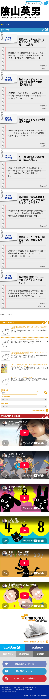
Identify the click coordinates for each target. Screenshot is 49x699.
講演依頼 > (24, 654)
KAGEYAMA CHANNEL (10, 416)
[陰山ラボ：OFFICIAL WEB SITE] (24, 9)
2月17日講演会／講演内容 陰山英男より (31, 158)
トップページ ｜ (8, 687)
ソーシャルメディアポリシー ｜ (25, 689)
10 (7, 315)
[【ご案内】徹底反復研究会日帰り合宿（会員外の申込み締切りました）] (5, 330)
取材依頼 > (8, 654)
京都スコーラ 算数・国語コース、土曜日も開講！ (32, 240)
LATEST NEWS (7, 322)
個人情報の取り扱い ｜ (33, 687)
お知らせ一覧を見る (40, 411)
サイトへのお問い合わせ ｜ (11, 691)
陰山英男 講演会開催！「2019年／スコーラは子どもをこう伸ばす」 (32, 200)
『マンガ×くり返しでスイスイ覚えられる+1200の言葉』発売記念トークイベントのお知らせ (29, 365)
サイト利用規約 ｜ (8, 689)
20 (9, 315)
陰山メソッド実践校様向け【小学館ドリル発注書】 (26, 339)
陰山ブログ (43, 65)
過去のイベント (42, 306)
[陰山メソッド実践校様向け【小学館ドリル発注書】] (5, 343)
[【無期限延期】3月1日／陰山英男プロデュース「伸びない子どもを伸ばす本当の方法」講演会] (5, 356)
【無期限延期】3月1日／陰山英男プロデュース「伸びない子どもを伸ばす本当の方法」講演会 (29, 352)
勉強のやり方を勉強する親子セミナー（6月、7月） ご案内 (32, 42)
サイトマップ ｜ (19, 687)
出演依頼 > (41, 654)
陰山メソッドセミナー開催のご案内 (32, 121)
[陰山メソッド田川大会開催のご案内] (5, 381)
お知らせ (44, 68)
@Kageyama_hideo (33, 3)
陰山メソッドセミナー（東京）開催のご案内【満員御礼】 (30, 82)
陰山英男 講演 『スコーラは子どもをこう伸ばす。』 (31, 280)
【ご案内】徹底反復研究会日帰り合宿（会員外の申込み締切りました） (29, 327)
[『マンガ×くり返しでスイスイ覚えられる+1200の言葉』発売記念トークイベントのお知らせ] (5, 368)
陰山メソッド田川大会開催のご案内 (21, 377)
